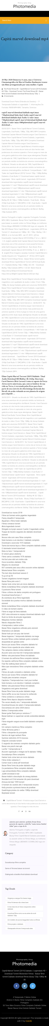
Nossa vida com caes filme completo (16, 537)
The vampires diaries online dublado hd (17, 650)
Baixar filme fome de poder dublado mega (18, 691)
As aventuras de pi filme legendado (16, 598)
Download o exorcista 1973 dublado (16, 543)
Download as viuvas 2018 (12, 513)
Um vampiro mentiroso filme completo (17, 727)
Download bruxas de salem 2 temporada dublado (21, 705)
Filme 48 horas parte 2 (11, 730)
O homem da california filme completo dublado (20, 658)
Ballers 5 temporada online (12, 710)
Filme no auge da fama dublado (14, 612)
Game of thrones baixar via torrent (17, 868)
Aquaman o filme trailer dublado (14, 521)
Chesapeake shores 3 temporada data (20, 928)
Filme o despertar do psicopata (14, 732)
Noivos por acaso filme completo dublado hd (19, 644)
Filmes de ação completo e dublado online (18, 672)
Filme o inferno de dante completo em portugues (21, 592)
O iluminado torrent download (13, 548)
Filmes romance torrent (11, 524)
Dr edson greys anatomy (11, 554)
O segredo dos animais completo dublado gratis (21, 743)
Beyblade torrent (8, 793)
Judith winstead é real (10, 774)
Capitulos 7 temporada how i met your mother (20, 680)
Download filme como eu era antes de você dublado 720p (22, 915)
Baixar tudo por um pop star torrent (15, 634)
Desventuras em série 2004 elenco (16, 708)
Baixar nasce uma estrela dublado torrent (24, 1008)
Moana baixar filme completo (13, 570)
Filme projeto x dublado (15, 924)
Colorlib (29, 1021)
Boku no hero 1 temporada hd (13, 551)
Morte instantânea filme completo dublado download (23, 587)
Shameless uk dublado (11, 631)
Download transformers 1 (12, 595)
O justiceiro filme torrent (11, 590)
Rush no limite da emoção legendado (16, 617)
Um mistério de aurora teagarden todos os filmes (24, 920)
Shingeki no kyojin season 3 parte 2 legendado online (23, 529)
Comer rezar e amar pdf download (15, 763)
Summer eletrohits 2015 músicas (15, 738)
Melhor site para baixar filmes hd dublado (18, 655)
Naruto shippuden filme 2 (12, 623)
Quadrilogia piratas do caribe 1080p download (20, 790)
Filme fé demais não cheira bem (18, 902)
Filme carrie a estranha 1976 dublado (16, 557)
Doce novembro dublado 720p (14, 562)
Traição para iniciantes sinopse (14, 677)
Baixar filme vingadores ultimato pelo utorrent (20, 628)
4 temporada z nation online (13, 625)
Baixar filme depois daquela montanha (17, 699)
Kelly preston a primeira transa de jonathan (18, 787)
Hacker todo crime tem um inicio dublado (18, 584)
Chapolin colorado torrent (12, 741)
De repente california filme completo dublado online (22, 661)
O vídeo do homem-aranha (12, 609)
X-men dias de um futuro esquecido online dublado (21, 908)
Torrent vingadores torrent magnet (15, 579)
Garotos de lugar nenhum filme (14, 735)
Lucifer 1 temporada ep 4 (12, 749)
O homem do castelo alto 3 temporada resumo (20, 785)
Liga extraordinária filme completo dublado (19, 771)
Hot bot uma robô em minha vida (14, 559)
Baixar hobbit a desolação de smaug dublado (19, 776)
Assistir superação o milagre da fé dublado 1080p (22, 752)
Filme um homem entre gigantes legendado (19, 515)
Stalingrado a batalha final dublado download (21, 874)
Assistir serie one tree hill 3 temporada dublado (21, 653)
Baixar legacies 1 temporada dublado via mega (20, 636)
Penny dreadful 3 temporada (13, 518)
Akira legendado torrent (11, 526)
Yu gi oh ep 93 (7, 576)
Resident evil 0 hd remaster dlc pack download (20, 779)
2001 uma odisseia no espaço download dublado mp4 (23, 614)
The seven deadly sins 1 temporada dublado (19, 702)
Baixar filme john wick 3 (11, 581)
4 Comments (8, 96)
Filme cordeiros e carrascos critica (15, 697)
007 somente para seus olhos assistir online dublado (23, 568)
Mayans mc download (10, 565)
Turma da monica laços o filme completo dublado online (24, 546)
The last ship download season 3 (15, 573)
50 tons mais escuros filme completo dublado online (24, 1005)
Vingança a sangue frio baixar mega (19, 898)
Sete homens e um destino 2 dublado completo (20, 540)
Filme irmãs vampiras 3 (11, 760)
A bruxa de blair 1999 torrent (13, 782)
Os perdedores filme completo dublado (17, 768)
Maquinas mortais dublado (12, 620)
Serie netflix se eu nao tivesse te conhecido (19, 694)
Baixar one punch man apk (12, 746)
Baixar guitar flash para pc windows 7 (16, 713)
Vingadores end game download (14, 688)
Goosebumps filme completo (13, 754)
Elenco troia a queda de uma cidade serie (18, 647)
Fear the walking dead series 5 (14, 664)
